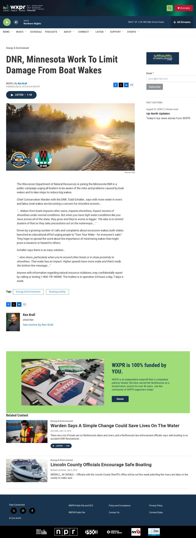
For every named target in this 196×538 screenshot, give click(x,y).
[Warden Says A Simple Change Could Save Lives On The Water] (26, 431)
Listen (100, 32)
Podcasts (51, 32)
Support (115, 32)
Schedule (36, 32)
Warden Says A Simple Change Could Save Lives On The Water (115, 425)
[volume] (16, 22)
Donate (185, 8)
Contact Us (114, 512)
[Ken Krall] (13, 322)
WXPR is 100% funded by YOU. (139, 368)
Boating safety (57, 292)
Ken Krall (22, 83)
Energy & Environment (17, 47)
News (6, 32)
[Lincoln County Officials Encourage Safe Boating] (26, 470)
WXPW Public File (77, 512)
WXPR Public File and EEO (81, 505)
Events (131, 32)
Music (20, 32)
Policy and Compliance (120, 505)
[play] (6, 22)
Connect (83, 32)
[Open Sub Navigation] (12, 32)
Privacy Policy (155, 505)
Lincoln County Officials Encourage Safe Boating (101, 464)
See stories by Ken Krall (38, 324)
